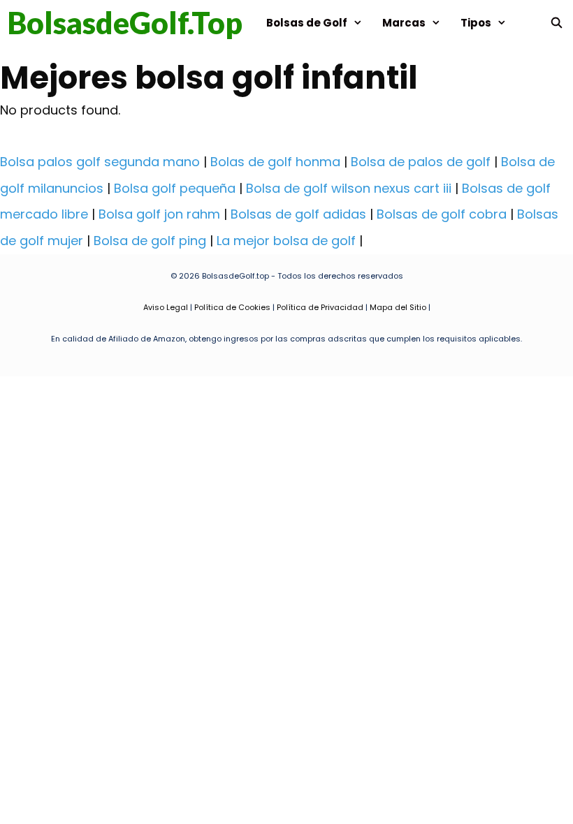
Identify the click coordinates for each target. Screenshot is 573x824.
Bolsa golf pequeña (174, 188)
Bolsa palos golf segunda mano (100, 161)
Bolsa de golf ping (150, 240)
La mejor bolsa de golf (286, 240)
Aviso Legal (165, 307)
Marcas (404, 22)
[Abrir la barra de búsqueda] (556, 22)
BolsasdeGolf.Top (124, 23)
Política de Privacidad (320, 307)
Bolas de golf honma (275, 161)
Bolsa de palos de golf (421, 161)
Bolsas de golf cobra (442, 214)
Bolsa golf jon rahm (159, 214)
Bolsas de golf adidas (298, 214)
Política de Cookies (232, 307)
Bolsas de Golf (306, 22)
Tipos (475, 22)
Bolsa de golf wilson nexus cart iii (348, 188)
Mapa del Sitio (398, 307)
